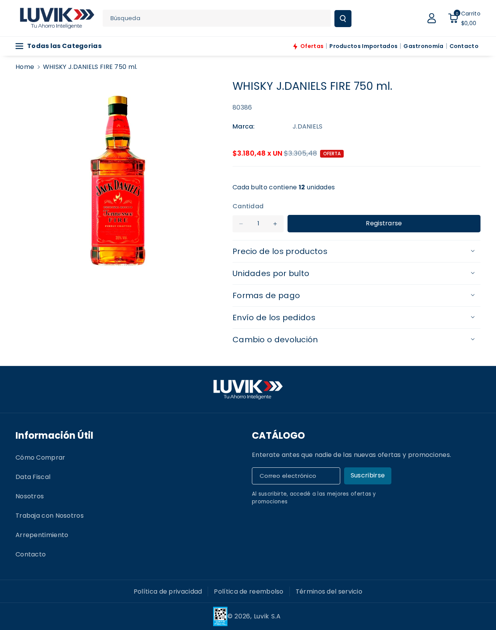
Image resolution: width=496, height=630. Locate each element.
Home (25, 66)
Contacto (31, 554)
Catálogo (278, 435)
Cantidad (248, 206)
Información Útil (54, 435)
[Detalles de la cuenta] (431, 18)
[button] (464, 18)
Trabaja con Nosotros (50, 515)
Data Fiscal (33, 476)
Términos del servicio (329, 591)
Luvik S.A (267, 616)
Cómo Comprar (40, 457)
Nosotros (30, 496)
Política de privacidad (168, 591)
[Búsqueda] (342, 18)
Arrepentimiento (42, 534)
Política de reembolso (248, 591)
